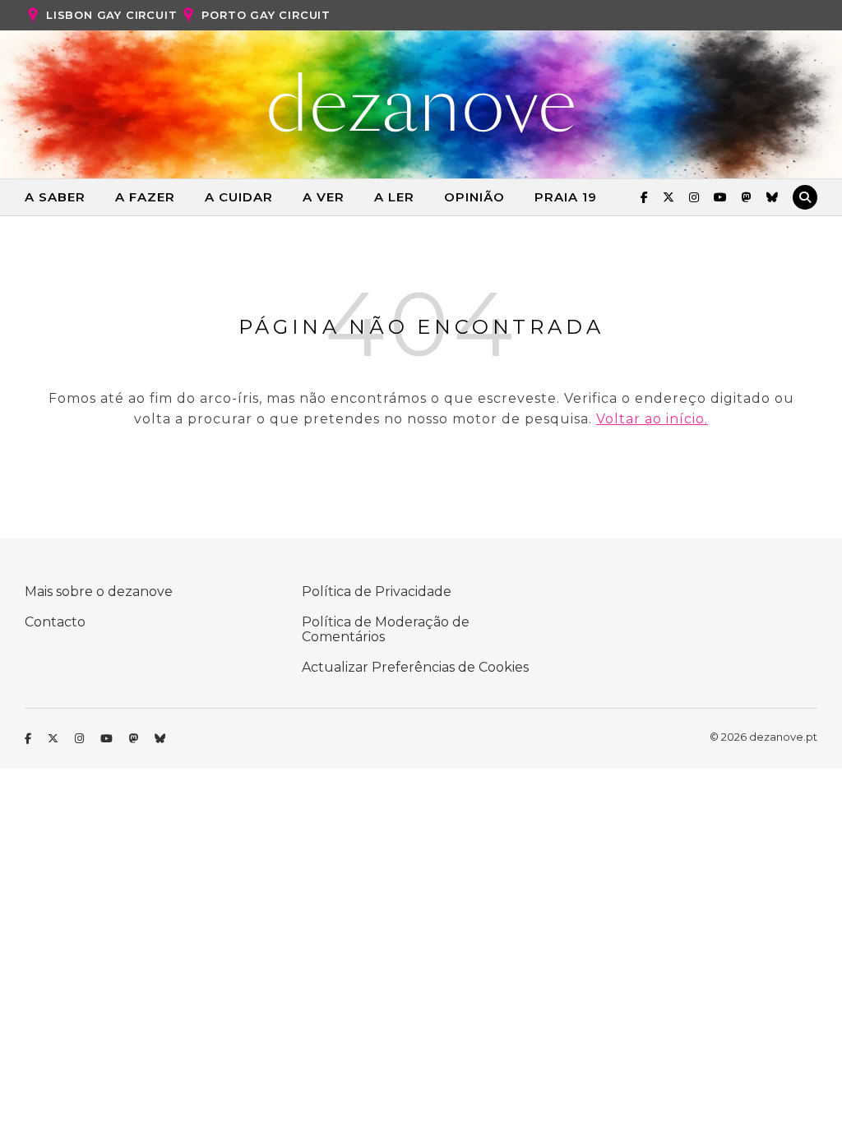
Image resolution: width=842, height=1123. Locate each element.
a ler (394, 197)
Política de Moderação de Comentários (386, 629)
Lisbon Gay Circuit (111, 14)
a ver (324, 197)
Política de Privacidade (376, 591)
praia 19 (565, 197)
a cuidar (239, 197)
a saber (55, 197)
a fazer (145, 197)
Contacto (55, 622)
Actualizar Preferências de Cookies (415, 667)
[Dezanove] (421, 102)
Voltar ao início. (652, 419)
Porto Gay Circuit (266, 14)
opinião (474, 197)
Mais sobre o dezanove (99, 591)
